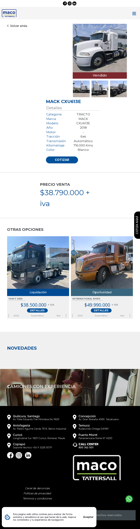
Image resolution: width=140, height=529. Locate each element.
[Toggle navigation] (134, 14)
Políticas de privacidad (37, 493)
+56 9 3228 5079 (42, 447)
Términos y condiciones (37, 498)
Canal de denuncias (37, 488)
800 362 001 (86, 447)
